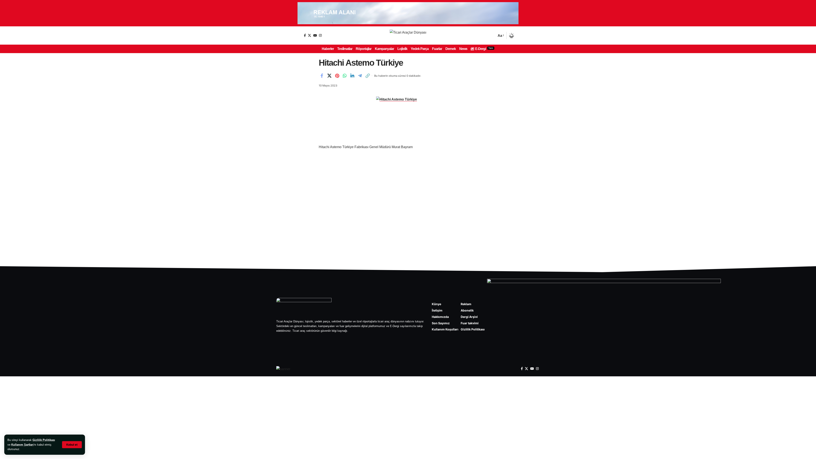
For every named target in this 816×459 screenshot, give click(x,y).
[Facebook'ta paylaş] (322, 75)
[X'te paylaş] (329, 75)
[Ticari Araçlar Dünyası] (408, 35)
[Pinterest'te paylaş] (337, 75)
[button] (72, 444)
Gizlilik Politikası (44, 440)
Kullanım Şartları (22, 444)
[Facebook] (305, 35)
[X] (309, 35)
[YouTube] (315, 35)
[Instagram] (320, 35)
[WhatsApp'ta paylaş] (345, 75)
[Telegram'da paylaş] (360, 75)
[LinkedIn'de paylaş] (352, 75)
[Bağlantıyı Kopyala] (368, 75)
